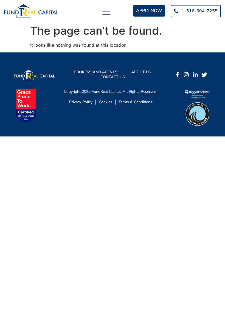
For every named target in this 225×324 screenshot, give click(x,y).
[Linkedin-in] (195, 75)
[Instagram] (186, 75)
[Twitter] (204, 75)
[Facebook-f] (177, 75)
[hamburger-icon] (106, 13)
